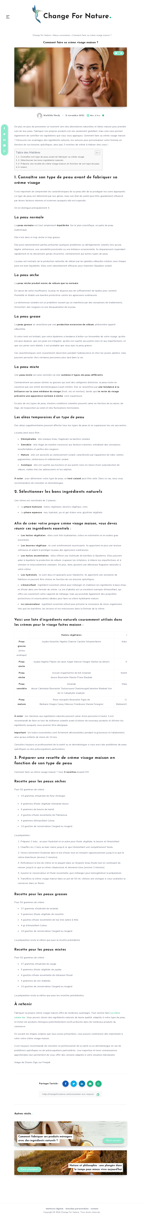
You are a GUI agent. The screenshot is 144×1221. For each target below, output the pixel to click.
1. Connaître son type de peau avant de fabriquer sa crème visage (51, 156)
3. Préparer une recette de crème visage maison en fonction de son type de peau (58, 163)
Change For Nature (42, 35)
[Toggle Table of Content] (96, 152)
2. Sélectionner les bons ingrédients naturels (40, 160)
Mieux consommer (61, 35)
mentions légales (54, 1208)
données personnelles (77, 1208)
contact (94, 1208)
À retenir (22, 167)
